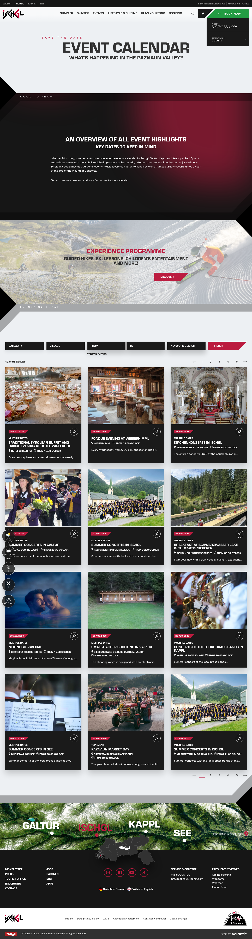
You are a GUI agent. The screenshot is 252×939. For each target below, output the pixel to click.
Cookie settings (178, 918)
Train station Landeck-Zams (228, 833)
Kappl (31, 4)
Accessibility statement (126, 918)
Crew (245, 3)
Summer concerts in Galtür (34, 545)
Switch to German (114, 889)
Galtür (7, 4)
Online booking (221, 874)
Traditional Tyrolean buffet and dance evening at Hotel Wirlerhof (40, 444)
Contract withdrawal (154, 918)
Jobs (49, 869)
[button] (193, 13)
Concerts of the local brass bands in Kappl (208, 649)
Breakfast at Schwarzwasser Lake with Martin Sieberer (206, 546)
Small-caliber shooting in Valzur (121, 647)
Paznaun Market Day (110, 749)
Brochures (13, 883)
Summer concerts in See (31, 749)
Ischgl (20, 4)
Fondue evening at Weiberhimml (120, 438)
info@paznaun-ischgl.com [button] (187, 879)
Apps (49, 883)
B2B (49, 878)
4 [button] (228, 361)
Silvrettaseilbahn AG (211, 3)
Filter (218, 346)
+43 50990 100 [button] (180, 874)
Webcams (218, 879)
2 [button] (210, 361)
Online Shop (219, 887)
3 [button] (219, 361)
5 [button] (237, 361)
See (42, 4)
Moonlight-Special (25, 647)
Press (9, 874)
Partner (52, 874)
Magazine (234, 3)
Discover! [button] (167, 277)
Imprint (69, 918)
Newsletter (13, 869)
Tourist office (15, 878)
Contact (11, 888)
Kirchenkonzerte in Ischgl (198, 443)
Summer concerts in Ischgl (116, 545)
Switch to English (142, 889)
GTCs (106, 918)
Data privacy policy (88, 918)
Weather (217, 883)
